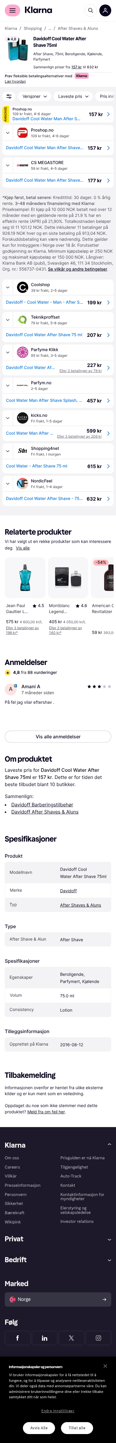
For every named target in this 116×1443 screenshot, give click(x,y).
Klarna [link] (11, 28)
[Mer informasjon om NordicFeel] (7, 483)
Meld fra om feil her (46, 1111)
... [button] (49, 28)
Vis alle (23, 548)
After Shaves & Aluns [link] (78, 28)
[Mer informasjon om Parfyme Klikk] (7, 352)
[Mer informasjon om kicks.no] (7, 418)
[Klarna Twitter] (71, 1338)
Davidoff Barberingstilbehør (42, 805)
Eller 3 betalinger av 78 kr (80, 370)
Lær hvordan (15, 81)
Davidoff (68, 890)
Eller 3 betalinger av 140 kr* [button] (65, 630)
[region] (58, 1399)
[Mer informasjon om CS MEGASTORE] (7, 165)
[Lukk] (105, 1366)
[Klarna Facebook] (18, 1338)
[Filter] (8, 96)
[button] (18, 49)
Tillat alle (77, 1428)
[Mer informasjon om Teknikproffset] (7, 320)
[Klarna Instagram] (99, 1338)
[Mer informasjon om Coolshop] (7, 287)
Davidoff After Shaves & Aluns (45, 812)
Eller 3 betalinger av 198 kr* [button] (22, 630)
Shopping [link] (33, 28)
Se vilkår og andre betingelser (77, 269)
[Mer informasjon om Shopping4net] (7, 451)
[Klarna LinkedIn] (45, 1338)
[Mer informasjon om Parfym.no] (7, 385)
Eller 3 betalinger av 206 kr (79, 436)
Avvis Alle (39, 1428)
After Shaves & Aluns (80, 905)
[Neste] (103, 595)
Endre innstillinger (57, 1411)
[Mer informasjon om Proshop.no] (7, 133)
